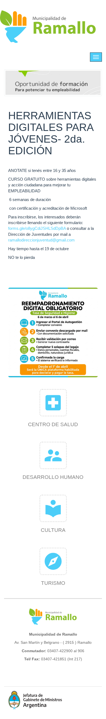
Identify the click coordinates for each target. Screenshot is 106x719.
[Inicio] (48, 26)
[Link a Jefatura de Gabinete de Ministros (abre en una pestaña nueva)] (35, 700)
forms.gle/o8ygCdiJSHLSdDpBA (37, 228)
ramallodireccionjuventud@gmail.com (41, 240)
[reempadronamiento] (53, 332)
